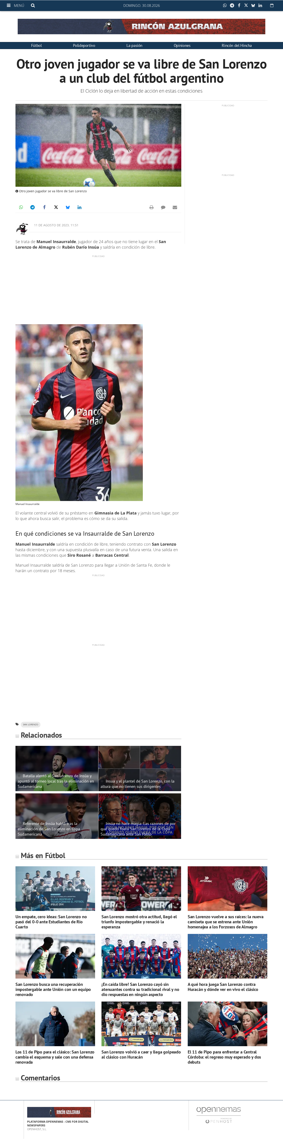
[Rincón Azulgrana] (141, 26)
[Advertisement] (98, 289)
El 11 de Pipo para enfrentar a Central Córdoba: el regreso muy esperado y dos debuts (224, 1057)
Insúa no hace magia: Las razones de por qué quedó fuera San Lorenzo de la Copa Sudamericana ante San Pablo (138, 829)
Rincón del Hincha (237, 45)
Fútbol (36, 45)
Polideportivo (84, 45)
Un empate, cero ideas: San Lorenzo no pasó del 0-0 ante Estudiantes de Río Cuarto (51, 922)
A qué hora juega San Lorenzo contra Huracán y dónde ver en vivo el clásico (223, 986)
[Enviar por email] (175, 207)
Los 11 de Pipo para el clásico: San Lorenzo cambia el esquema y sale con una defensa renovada (54, 1057)
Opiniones (182, 45)
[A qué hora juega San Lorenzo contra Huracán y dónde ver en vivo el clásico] (227, 956)
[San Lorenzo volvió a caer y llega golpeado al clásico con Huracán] (141, 1024)
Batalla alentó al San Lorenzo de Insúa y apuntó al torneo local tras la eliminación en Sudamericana (56, 781)
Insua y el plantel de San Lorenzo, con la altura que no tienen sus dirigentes (137, 783)
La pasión (134, 45)
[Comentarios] (163, 207)
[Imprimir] (151, 207)
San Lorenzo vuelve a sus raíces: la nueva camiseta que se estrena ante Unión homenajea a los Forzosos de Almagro (226, 922)
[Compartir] (225, 5)
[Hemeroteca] (271, 5)
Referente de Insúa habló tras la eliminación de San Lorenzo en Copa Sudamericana (49, 829)
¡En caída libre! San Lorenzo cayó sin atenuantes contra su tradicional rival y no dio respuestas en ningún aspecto (140, 989)
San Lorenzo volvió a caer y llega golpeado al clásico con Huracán (141, 1054)
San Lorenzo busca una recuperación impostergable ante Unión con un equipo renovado (53, 989)
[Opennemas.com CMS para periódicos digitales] (219, 1115)
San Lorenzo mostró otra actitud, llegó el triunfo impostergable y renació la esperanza (139, 922)
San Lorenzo (30, 724)
